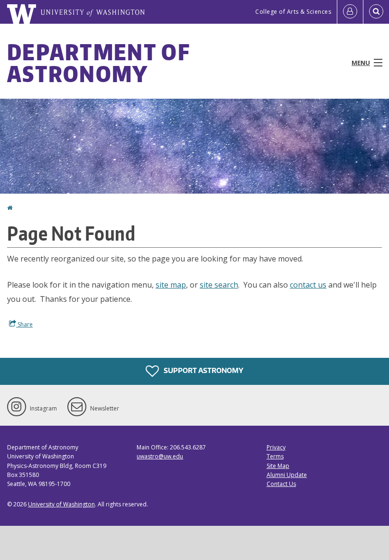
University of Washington (61, 504)
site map (171, 285)
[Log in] (350, 12)
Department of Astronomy (98, 62)
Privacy (276, 447)
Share (24, 324)
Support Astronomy (202, 370)
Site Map (278, 466)
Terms (275, 456)
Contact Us (281, 484)
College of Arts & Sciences (293, 12)
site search (219, 285)
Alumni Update (287, 475)
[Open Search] (376, 12)
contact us (308, 285)
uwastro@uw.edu (160, 456)
